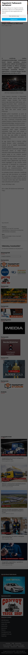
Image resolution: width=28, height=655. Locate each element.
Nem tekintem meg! (14, 16)
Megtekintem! (14, 19)
